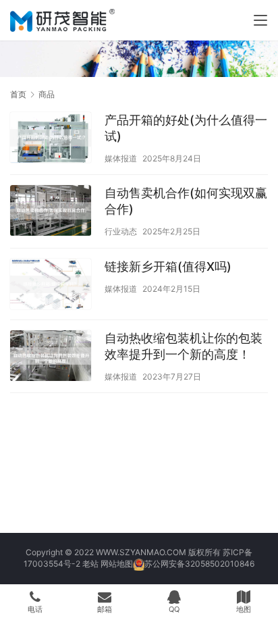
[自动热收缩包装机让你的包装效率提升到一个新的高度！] (50, 357)
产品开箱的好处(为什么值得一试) (186, 128)
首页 (18, 94)
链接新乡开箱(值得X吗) (168, 266)
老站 (90, 564)
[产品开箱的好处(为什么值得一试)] (50, 139)
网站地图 (117, 564)
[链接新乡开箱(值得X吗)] (50, 286)
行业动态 (121, 231)
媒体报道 (121, 158)
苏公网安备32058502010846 (199, 564)
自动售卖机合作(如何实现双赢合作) (186, 201)
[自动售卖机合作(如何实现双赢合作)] (50, 212)
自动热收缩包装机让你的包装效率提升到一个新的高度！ (183, 346)
